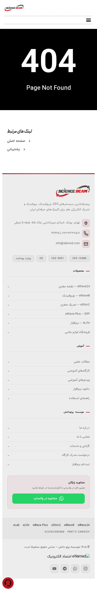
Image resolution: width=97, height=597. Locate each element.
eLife (26, 525)
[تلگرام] (65, 568)
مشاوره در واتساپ (45, 498)
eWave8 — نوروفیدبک (48, 295)
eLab (16, 525)
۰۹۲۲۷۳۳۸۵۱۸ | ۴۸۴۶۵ (65, 233)
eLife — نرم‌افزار (48, 323)
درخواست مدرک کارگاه (48, 455)
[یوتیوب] (54, 568)
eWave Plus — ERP (48, 314)
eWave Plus (40, 525)
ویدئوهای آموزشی (48, 380)
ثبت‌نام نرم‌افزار (48, 464)
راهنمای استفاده (48, 398)
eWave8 (69, 525)
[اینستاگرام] (85, 568)
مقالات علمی (48, 361)
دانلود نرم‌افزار (48, 389)
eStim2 (56, 525)
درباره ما (48, 428)
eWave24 (84, 525)
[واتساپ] (75, 568)
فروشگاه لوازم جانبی (48, 332)
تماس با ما (48, 437)
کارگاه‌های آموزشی (48, 370)
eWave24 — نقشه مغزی (48, 286)
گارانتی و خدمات (48, 446)
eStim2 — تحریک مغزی (48, 304)
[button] (88, 20)
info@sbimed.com (68, 243)
